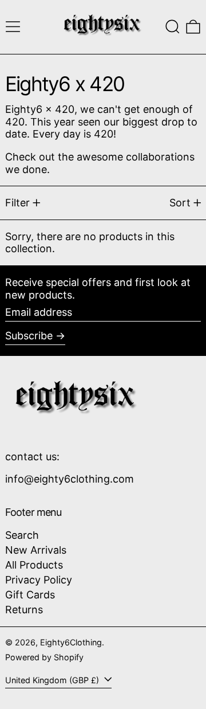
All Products (34, 565)
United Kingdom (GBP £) (53, 680)
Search (22, 535)
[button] (172, 27)
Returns (24, 610)
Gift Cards (30, 595)
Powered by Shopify (44, 657)
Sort (180, 203)
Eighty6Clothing (71, 642)
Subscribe (29, 336)
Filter (17, 203)
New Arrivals (35, 550)
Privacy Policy (38, 580)
